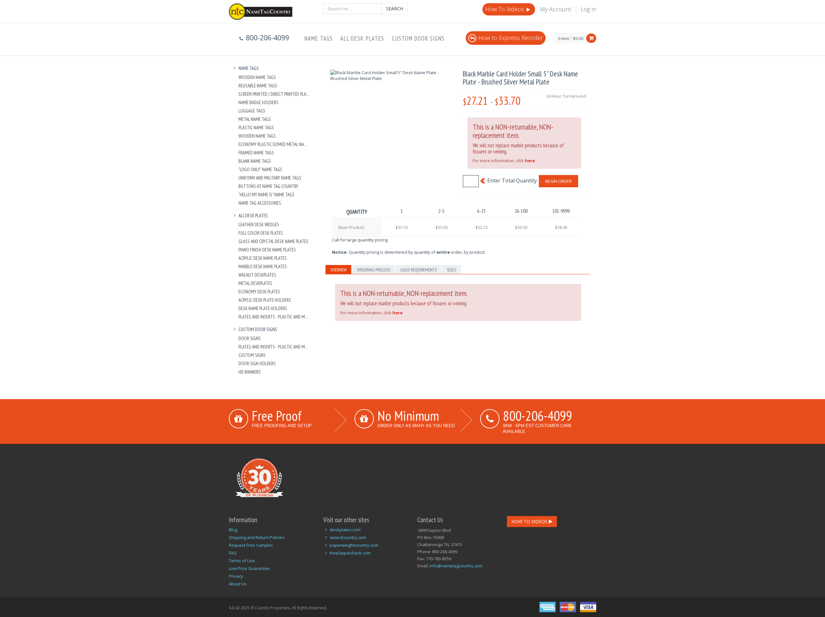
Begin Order (558, 181)
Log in (588, 9)
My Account (555, 9)
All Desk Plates (362, 38)
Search (394, 8)
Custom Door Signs (418, 38)
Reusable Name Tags (257, 86)
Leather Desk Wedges (258, 224)
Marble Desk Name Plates (262, 266)
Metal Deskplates (255, 283)
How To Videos (505, 9)
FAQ (233, 553)
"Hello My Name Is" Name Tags (266, 194)
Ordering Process (373, 270)
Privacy (236, 576)
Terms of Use (242, 560)
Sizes (451, 270)
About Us (238, 584)
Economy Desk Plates (259, 292)
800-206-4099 (537, 415)
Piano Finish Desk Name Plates (267, 250)
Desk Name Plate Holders (262, 308)
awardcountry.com (348, 537)
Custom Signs (252, 355)
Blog (233, 530)
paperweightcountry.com (354, 545)
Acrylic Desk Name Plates (262, 258)
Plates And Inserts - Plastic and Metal (274, 317)
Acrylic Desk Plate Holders (264, 300)
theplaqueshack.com (350, 553)
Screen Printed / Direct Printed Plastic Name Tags (274, 94)
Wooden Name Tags (257, 77)
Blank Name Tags (254, 161)
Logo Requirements (419, 270)
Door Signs (249, 338)
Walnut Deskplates (257, 275)
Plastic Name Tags (256, 127)
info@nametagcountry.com (456, 566)
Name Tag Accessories (259, 203)
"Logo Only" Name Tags (260, 169)
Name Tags (318, 38)
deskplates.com (345, 530)
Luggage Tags (251, 111)
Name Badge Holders (258, 102)
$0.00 (578, 38)
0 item (563, 38)
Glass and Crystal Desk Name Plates (273, 241)
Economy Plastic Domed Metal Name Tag (274, 144)
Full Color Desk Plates (260, 233)
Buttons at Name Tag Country (268, 186)
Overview (338, 270)
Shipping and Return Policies (257, 537)
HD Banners (249, 372)
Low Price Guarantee (249, 568)
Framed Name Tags (256, 153)
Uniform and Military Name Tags (269, 178)
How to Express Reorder (510, 38)
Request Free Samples (251, 545)
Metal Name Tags (254, 119)
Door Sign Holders (257, 363)
